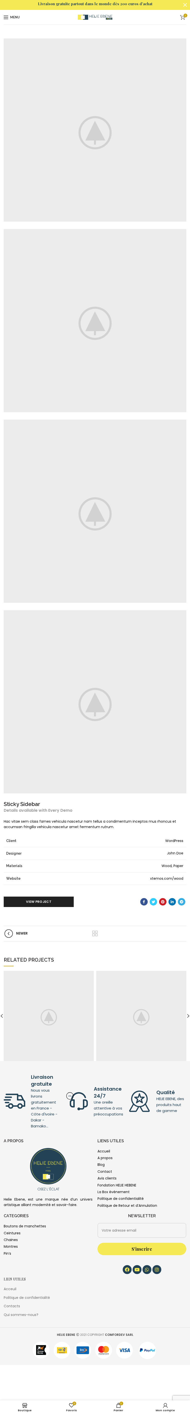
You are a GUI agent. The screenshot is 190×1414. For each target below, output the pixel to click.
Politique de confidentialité (120, 1198)
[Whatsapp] (146, 1269)
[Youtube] (137, 1269)
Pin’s (7, 1253)
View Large (90, 974)
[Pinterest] (162, 902)
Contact (104, 1171)
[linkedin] (172, 902)
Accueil (103, 1151)
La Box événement (113, 1191)
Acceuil (10, 1288)
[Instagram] (156, 1269)
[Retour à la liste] (95, 933)
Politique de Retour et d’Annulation (127, 1205)
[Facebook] (144, 902)
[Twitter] (153, 902)
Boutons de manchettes (25, 1226)
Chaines (11, 1239)
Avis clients (107, 1178)
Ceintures (12, 1233)
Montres (11, 1246)
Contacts (12, 1306)
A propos (105, 1157)
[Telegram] (181, 902)
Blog (101, 1164)
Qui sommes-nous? (21, 1314)
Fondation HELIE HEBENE (116, 1185)
